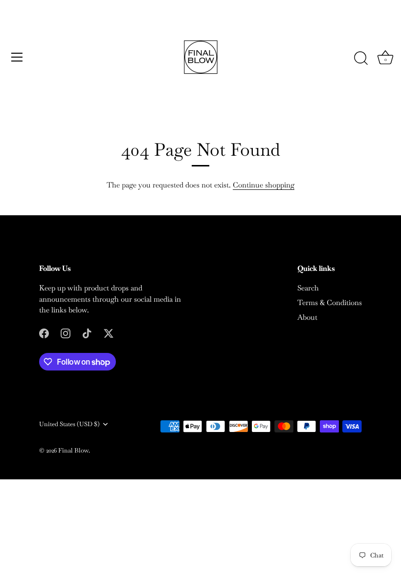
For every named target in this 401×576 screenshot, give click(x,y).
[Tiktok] (87, 332)
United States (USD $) (69, 424)
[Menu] (17, 57)
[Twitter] (108, 332)
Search (308, 287)
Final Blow (73, 450)
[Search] (361, 58)
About (307, 317)
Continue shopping (263, 184)
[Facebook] (44, 332)
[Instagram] (65, 332)
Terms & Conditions (329, 302)
